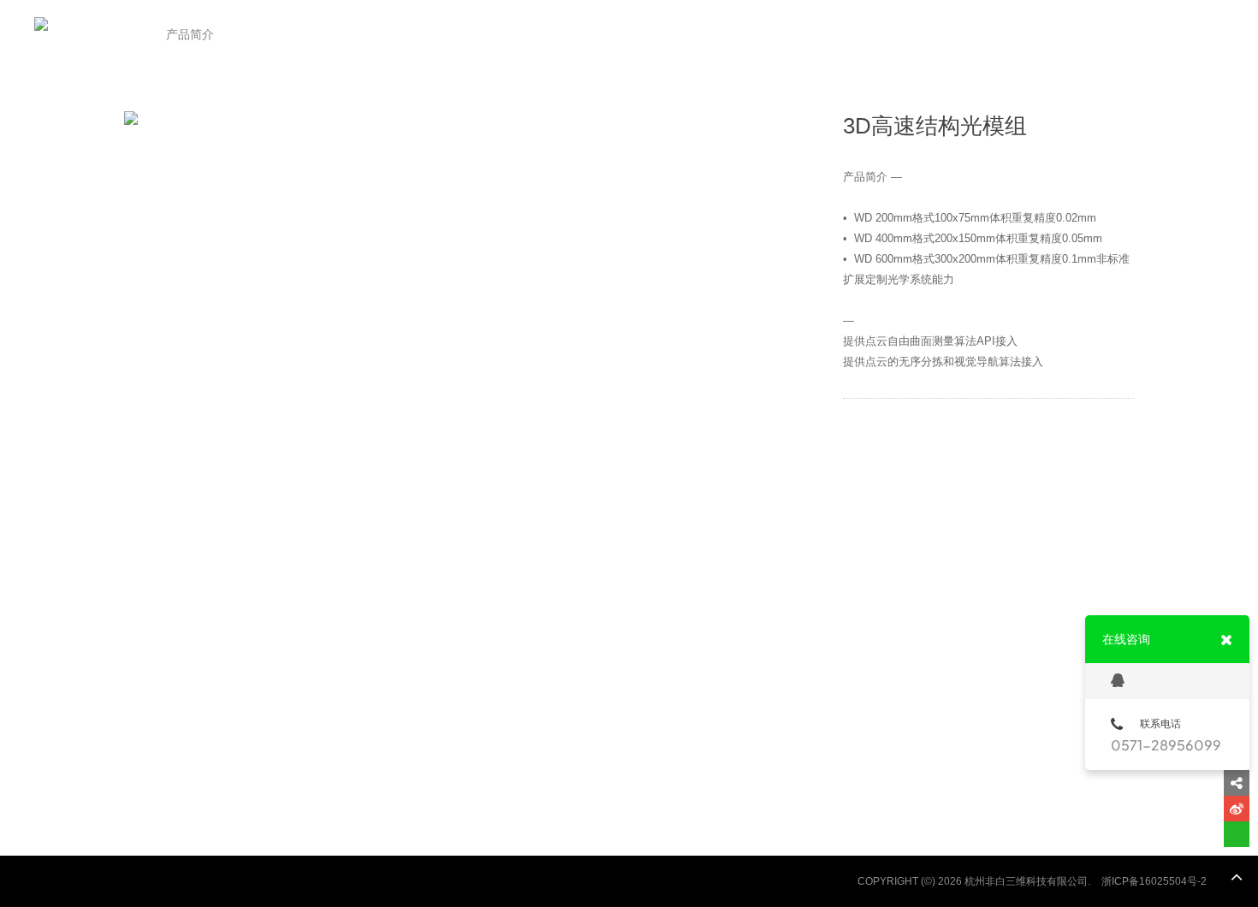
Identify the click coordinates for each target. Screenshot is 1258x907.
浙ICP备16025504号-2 (1154, 881)
